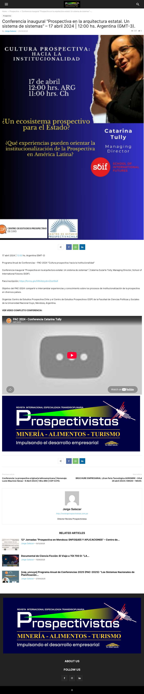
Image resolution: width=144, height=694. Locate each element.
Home (4, 11)
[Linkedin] (82, 247)
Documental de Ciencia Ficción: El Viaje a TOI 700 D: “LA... (55, 555)
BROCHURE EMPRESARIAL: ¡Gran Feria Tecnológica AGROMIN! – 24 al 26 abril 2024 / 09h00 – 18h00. (109, 479)
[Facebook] (69, 247)
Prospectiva (14, 11)
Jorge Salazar (10, 31)
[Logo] (72, 652)
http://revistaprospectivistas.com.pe (72, 513)
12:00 (19, 255)
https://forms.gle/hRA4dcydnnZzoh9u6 (38, 281)
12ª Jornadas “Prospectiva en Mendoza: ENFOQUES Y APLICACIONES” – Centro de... (70, 539)
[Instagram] (72, 678)
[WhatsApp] (75, 247)
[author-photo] (72, 505)
